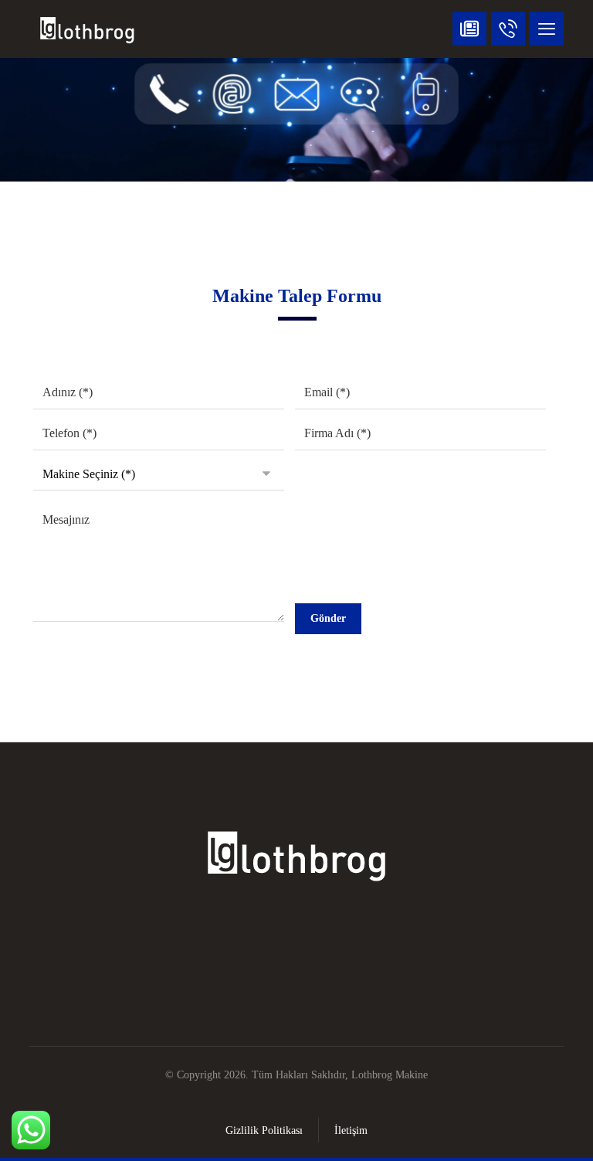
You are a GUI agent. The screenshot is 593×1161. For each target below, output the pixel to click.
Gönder (328, 618)
